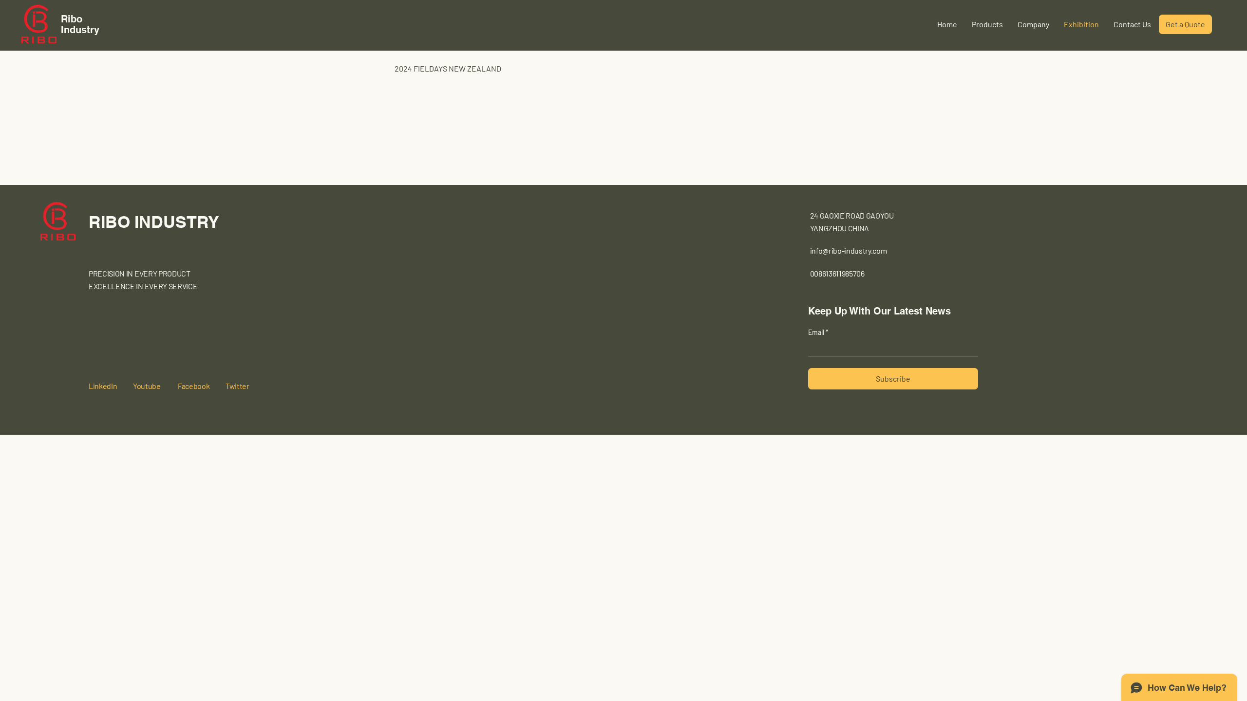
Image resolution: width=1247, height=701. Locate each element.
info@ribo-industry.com (848, 250)
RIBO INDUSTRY (154, 222)
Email (817, 332)
